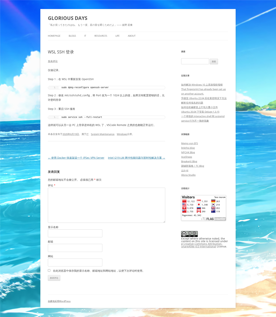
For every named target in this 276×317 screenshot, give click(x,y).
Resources (100, 35)
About (132, 35)
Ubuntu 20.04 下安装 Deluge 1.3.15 (200, 111)
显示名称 (53, 227)
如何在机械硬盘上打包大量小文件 (199, 107)
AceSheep (186, 156)
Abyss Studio (188, 175)
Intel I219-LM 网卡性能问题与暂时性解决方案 (136, 157)
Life (117, 35)
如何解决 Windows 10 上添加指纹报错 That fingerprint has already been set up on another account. (203, 89)
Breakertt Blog (189, 161)
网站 (50, 256)
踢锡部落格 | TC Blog (192, 166)
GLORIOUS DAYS (67, 18)
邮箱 (50, 241)
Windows (122, 134)
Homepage (54, 35)
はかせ (185, 170)
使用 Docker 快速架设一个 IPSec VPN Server (76, 157)
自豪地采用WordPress (59, 301)
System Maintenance (102, 134)
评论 (51, 185)
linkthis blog (188, 147)
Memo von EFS (189, 143)
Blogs (72, 35)
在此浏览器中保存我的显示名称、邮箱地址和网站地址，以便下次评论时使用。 (99, 270)
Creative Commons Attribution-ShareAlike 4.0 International (201, 245)
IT (85, 35)
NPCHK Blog (188, 152)
